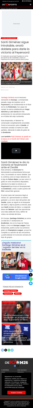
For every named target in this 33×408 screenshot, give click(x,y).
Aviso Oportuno (22, 370)
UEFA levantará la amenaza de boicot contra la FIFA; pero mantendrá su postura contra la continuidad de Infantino (16, 336)
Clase (3, 372)
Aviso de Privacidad (18, 387)
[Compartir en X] (31, 275)
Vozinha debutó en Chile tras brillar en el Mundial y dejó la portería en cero (16, 317)
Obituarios (20, 372)
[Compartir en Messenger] (31, 283)
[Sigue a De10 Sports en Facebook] (15, 366)
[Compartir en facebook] (31, 270)
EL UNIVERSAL (5, 370)
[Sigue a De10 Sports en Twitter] (17, 366)
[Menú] (30, 4)
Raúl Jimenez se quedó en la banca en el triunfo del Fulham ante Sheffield (16, 139)
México (17, 294)
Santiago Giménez (8, 97)
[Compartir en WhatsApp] (31, 279)
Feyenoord (8, 294)
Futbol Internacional (9, 302)
